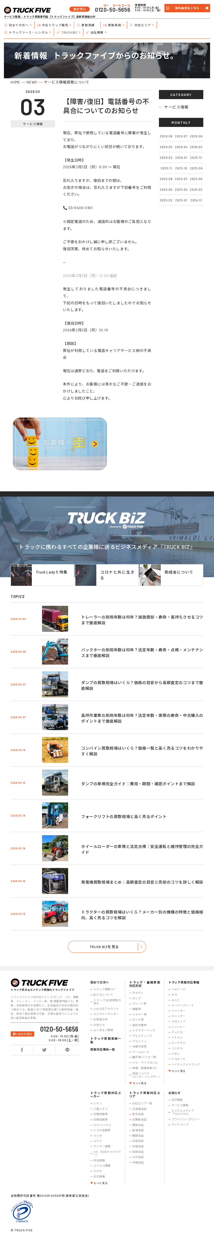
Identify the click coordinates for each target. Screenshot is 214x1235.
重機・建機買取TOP (144, 1068)
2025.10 (181, 168)
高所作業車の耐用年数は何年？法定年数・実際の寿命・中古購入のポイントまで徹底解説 (142, 718)
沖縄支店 (138, 1162)
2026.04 (181, 147)
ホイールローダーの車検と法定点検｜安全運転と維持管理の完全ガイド (142, 849)
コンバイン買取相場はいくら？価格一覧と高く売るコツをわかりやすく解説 (142, 751)
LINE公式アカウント (106, 1008)
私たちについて (103, 994)
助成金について (179, 572)
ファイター (178, 1010)
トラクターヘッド (143, 1030)
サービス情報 (176, 107)
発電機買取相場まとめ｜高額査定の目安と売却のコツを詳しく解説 (142, 882)
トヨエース (178, 1058)
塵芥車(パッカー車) (144, 1057)
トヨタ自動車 (101, 1130)
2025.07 (181, 179)
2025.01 (181, 200)
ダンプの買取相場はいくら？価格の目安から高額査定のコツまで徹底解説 (142, 685)
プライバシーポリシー (185, 1119)
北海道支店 (139, 1108)
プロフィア (178, 1021)
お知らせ (99, 1024)
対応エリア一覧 (142, 1103)
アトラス (177, 1037)
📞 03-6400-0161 (77, 207)
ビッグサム (178, 1042)
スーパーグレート (182, 1005)
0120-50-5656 (112, 9)
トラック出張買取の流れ (107, 1002)
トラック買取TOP (104, 989)
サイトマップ (179, 1124)
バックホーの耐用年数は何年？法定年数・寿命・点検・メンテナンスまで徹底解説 (142, 652)
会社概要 (97, 32)
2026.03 (196, 147)
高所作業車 (139, 1025)
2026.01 (181, 157)
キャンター (178, 1016)
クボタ (97, 1171)
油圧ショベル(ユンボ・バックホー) (145, 1075)
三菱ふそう (100, 1108)
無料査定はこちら (187, 8)
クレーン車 (139, 1003)
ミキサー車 (139, 1014)
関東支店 (138, 1125)
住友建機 (99, 1160)
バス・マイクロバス (145, 1062)
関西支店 (138, 1135)
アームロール (140, 1051)
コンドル (177, 1048)
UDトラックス (102, 1125)
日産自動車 (100, 1119)
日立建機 (99, 1176)
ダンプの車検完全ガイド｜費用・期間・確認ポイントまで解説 (138, 783)
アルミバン (139, 1041)
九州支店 (138, 1157)
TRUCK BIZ (69, 32)
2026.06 (196, 136)
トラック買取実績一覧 (105, 1040)
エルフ (175, 1000)
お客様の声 (100, 1019)
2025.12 (196, 157)
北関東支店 (139, 1119)
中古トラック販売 (55, 25)
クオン (175, 1053)
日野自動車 (100, 1114)
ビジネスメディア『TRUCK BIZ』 (182, 1112)
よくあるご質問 (103, 1030)
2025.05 (166, 189)
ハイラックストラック (185, 1064)
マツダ (97, 1135)
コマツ (97, 1140)
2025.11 (166, 168)
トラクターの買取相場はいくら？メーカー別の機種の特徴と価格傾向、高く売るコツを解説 (142, 915)
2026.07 (181, 136)
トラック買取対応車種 (183, 982)
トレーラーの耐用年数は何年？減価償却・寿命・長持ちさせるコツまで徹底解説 (142, 620)
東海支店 (138, 1130)
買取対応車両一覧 (102, 1049)
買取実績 (87, 25)
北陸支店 (138, 1140)
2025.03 (196, 189)
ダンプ (136, 998)
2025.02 (166, 200)
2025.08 (166, 179)
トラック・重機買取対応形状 (144, 984)
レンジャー (178, 1026)
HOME (15, 82)
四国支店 (138, 1151)
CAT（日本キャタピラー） (107, 1153)
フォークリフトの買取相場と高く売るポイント (124, 816)
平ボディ (138, 992)
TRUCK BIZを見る (104, 946)
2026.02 (166, 157)
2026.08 (166, 136)
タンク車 (138, 1019)
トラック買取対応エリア (144, 1094)
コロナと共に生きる (117, 575)
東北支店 (138, 1114)
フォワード (178, 989)
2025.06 (196, 179)
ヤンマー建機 (101, 1146)
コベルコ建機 (101, 1165)
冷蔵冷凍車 (139, 1046)
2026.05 (166, 147)
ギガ (174, 994)
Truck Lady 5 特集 (52, 572)
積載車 (136, 1009)
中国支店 (138, 1146)
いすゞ (97, 1103)
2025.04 (181, 189)
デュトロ (177, 1032)
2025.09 (196, 168)
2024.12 (196, 200)
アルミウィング (142, 1035)
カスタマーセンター (106, 1013)
